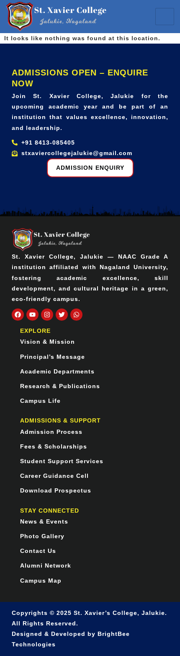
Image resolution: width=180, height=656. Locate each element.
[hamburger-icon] (164, 16)
